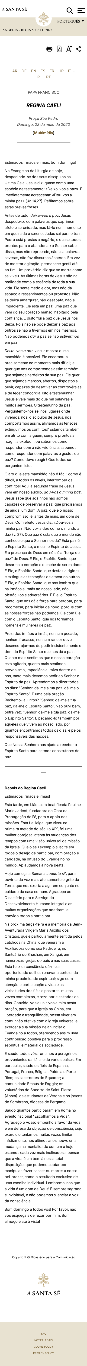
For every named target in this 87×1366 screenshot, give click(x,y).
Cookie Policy (43, 1346)
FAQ (43, 1333)
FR (52, 71)
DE (24, 71)
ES (43, 71)
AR (14, 71)
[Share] (79, 50)
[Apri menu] (80, 10)
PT (48, 77)
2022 (48, 30)
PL (39, 77)
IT (69, 71)
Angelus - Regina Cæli (23, 30)
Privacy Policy (43, 1353)
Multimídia (43, 132)
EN (33, 71)
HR (61, 71)
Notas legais (43, 1340)
